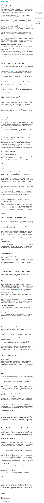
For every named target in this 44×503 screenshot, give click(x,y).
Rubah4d (23, 258)
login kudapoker (13, 488)
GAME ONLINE (9, 7)
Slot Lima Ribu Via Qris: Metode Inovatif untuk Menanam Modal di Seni (16, 427)
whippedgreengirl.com (5, 1)
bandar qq (11, 56)
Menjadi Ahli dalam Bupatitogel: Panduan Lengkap (12, 166)
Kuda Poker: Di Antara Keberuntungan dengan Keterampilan (14, 479)
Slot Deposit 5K (14, 469)
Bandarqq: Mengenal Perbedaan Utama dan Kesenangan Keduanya (15, 5)
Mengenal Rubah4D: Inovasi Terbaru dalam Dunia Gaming (13, 217)
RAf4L (6, 7)
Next (7, 498)
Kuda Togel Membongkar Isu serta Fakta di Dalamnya (12, 63)
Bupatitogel (10, 178)
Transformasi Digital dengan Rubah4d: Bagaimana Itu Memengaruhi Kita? (17, 271)
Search (41, 6)
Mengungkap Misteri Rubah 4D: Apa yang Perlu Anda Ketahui (14, 321)
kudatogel (12, 71)
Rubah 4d (16, 334)
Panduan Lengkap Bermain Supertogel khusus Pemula (13, 117)
